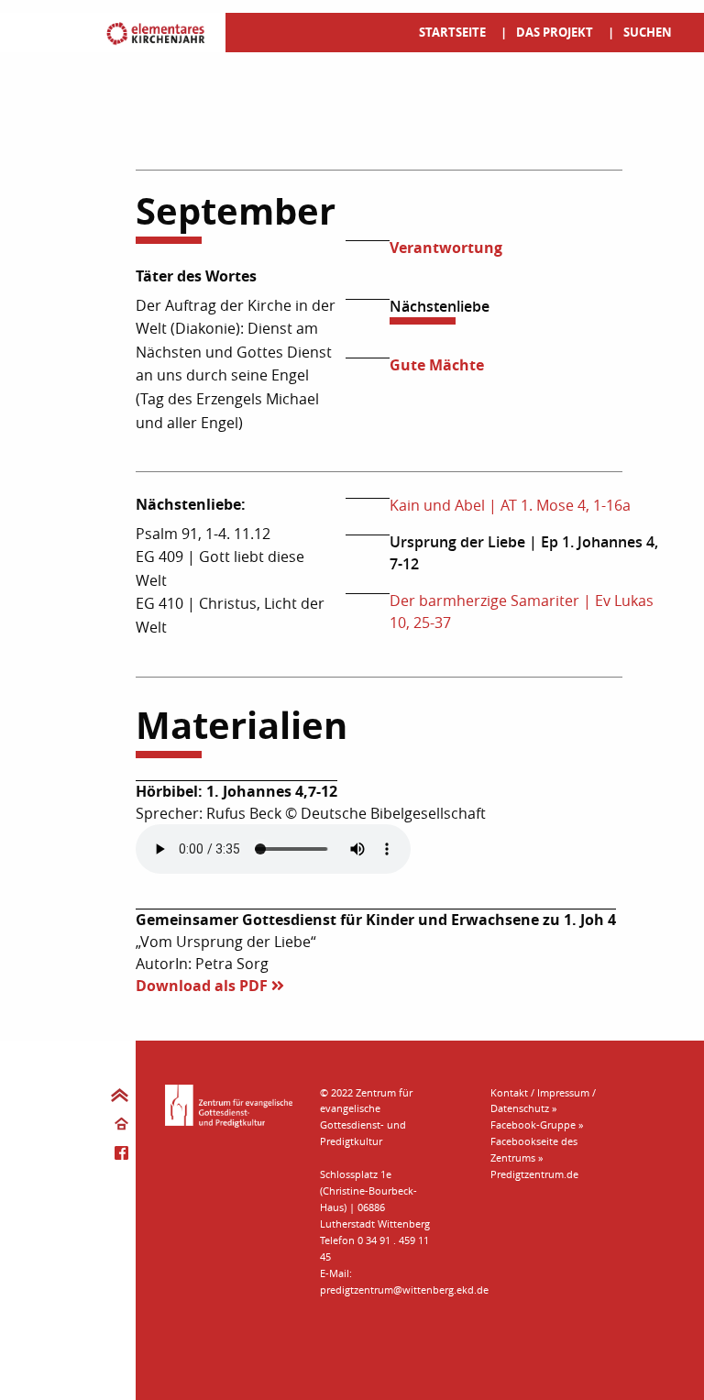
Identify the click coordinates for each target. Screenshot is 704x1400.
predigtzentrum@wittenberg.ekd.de (404, 1289)
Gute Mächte (437, 365)
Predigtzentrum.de (534, 1174)
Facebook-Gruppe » (536, 1124)
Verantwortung (446, 247)
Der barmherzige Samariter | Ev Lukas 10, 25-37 (522, 611)
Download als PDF (203, 986)
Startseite (452, 32)
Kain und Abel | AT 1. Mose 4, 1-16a (510, 505)
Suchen (647, 32)
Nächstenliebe (440, 306)
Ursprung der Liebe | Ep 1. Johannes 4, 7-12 (524, 553)
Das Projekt (554, 32)
